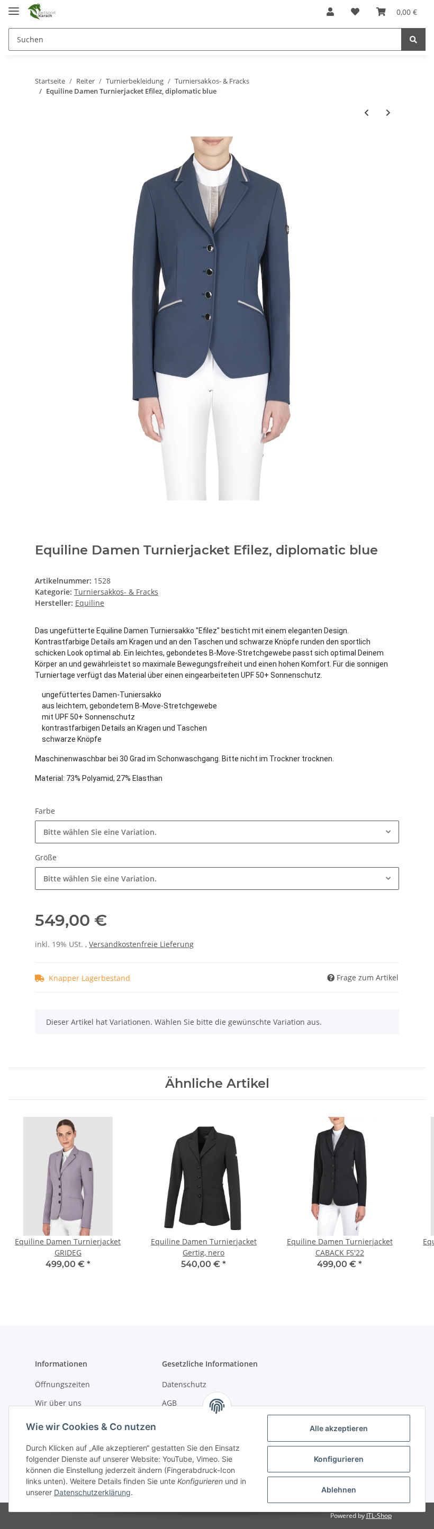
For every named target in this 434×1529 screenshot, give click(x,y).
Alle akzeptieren (339, 1428)
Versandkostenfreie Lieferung (141, 944)
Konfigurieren (339, 1458)
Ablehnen (338, 1489)
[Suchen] (413, 39)
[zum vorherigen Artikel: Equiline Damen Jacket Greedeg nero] (366, 112)
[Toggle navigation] (13, 6)
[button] (330, 11)
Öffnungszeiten (62, 1384)
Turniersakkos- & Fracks (116, 592)
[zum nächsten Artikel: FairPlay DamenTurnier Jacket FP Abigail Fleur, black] (388, 112)
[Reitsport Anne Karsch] (42, 12)
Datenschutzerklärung (92, 1492)
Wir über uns (58, 1403)
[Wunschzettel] (355, 11)
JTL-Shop (379, 1515)
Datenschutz (184, 1384)
